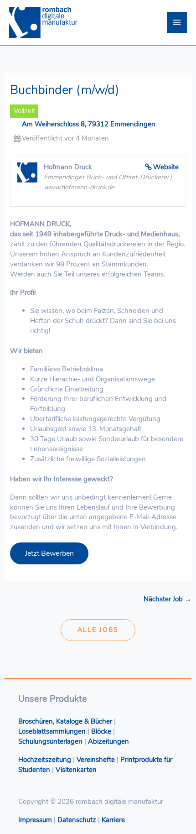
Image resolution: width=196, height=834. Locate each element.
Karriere (113, 819)
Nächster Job (167, 599)
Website (166, 167)
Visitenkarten (76, 769)
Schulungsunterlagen (50, 741)
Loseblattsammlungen (52, 731)
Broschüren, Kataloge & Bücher (65, 721)
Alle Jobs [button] (98, 630)
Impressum (35, 819)
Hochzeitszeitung (44, 759)
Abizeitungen (108, 741)
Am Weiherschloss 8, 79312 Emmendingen (88, 124)
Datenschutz (76, 819)
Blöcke (101, 731)
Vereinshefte (96, 759)
